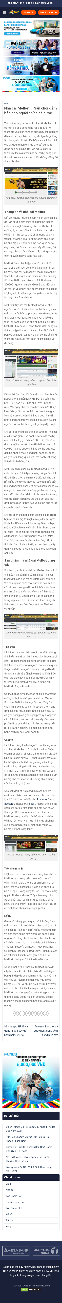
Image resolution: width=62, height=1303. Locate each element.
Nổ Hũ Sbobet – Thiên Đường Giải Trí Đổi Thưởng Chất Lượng (28, 1159)
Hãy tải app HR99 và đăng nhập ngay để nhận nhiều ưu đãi (16, 1031)
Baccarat (9, 803)
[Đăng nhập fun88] (31, 84)
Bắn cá (9, 1220)
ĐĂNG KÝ (28, 12)
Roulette (42, 799)
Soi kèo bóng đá (15, 1202)
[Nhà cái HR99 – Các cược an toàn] (14, 12)
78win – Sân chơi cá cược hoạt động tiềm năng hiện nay (46, 1031)
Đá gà (9, 1226)
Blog (8, 1183)
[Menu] (4, 12)
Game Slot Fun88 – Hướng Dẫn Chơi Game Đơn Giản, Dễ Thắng (29, 1149)
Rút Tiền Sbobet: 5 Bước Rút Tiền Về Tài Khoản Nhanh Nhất (27, 1138)
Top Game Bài (13, 1195)
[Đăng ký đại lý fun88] (31, 28)
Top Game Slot (14, 1208)
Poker (30, 803)
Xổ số (9, 1214)
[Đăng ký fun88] (31, 1079)
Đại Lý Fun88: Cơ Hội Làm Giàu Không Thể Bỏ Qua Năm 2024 (30, 1128)
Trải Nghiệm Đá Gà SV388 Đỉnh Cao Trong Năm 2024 (29, 1169)
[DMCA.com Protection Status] (31, 1289)
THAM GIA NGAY (48, 12)
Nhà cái (8, 104)
